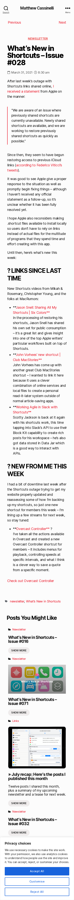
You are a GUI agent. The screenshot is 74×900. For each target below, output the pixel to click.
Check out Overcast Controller (30, 581)
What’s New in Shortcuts (43, 601)
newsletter (17, 601)
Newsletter (38, 38)
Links (15, 720)
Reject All (37, 891)
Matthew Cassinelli (37, 8)
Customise (37, 881)
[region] (37, 868)
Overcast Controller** (32, 529)
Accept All (37, 871)
